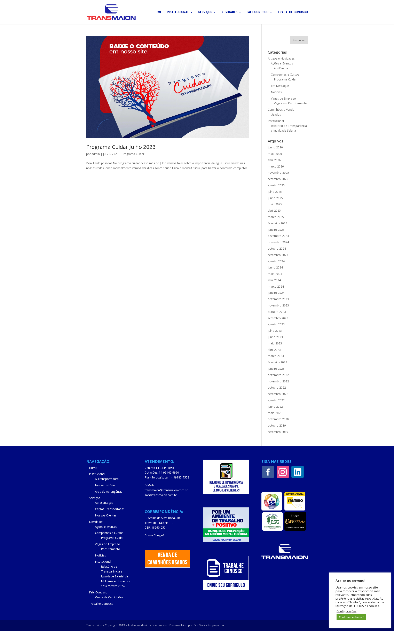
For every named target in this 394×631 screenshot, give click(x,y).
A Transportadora (107, 479)
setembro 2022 (278, 394)
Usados (276, 114)
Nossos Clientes (106, 515)
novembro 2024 (278, 242)
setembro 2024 (278, 255)
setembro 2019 (278, 432)
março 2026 (276, 166)
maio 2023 (275, 343)
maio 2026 (275, 154)
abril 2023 (274, 350)
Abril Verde (281, 68)
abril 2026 (274, 160)
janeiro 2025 (276, 230)
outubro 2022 (277, 387)
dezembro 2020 (278, 419)
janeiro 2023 (276, 369)
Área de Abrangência (109, 491)
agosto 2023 (276, 324)
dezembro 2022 (278, 375)
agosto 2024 (276, 261)
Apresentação (104, 503)
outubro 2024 (277, 248)
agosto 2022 (276, 400)
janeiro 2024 (276, 293)
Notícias (276, 92)
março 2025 (276, 217)
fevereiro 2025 (277, 223)
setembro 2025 (278, 179)
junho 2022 (275, 406)
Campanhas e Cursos (285, 74)
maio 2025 (275, 204)
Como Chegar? (154, 535)
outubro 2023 (277, 312)
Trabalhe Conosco (293, 12)
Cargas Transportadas (110, 509)
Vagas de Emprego (283, 98)
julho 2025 (275, 192)
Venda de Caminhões (109, 597)
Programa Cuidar (133, 154)
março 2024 (276, 286)
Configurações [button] (346, 611)
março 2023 (276, 356)
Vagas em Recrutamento (290, 103)
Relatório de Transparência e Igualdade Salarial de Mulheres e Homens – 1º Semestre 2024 (115, 576)
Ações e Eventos (282, 63)
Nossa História (105, 485)
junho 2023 (275, 337)
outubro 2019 (277, 425)
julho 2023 (275, 331)
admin (96, 154)
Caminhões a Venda (281, 109)
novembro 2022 (278, 381)
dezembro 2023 (278, 299)
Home (157, 12)
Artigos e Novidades (281, 58)
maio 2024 (275, 274)
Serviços (205, 12)
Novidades (229, 12)
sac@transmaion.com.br (161, 495)
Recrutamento (110, 549)
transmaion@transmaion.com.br (166, 490)
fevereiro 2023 (277, 362)
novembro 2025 (278, 172)
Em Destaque (280, 86)
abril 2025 (274, 210)
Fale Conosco (257, 12)
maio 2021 (275, 413)
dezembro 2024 (278, 236)
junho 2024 (275, 267)
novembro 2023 (278, 305)
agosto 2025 (276, 185)
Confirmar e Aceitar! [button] (351, 617)
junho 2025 (275, 198)
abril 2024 (274, 280)
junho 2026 (275, 147)
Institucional (178, 12)
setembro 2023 (278, 318)
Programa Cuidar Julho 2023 (121, 146)
